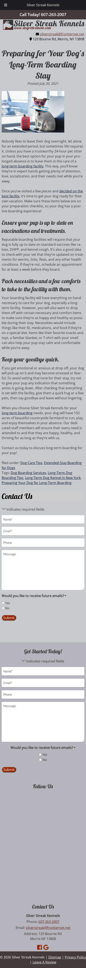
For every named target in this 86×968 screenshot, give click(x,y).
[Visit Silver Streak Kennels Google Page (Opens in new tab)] (46, 947)
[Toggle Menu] (5, 5)
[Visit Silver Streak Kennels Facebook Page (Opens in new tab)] (39, 947)
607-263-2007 (48, 921)
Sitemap (54, 957)
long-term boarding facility (22, 166)
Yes (7, 603)
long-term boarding (17, 413)
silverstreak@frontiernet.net (62, 34)
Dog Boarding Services (28, 472)
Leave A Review (44, 962)
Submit (9, 617)
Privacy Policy (75, 957)
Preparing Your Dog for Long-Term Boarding (37, 482)
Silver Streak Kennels (43, 5)
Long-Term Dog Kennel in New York (53, 477)
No (7, 608)
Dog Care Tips (31, 463)
